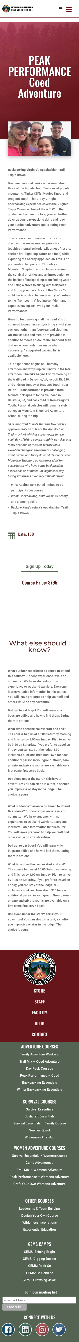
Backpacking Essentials (39, 1082)
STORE (39, 990)
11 (54, 152)
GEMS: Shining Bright (39, 1252)
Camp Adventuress (39, 1163)
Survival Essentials (39, 1109)
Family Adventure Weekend (39, 1054)
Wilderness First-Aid (39, 1137)
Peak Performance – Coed (39, 1075)
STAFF (39, 1001)
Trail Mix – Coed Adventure (39, 1062)
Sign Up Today (40, 566)
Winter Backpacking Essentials (39, 1089)
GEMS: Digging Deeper (39, 1259)
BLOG (40, 1023)
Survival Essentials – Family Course (39, 1123)
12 (58, 152)
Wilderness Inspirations (39, 1222)
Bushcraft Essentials (40, 1116)
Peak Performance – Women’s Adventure (39, 1177)
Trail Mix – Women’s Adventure (39, 1170)
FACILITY (39, 1012)
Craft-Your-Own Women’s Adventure (39, 1184)
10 (51, 152)
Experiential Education (39, 1229)
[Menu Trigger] (69, 9)
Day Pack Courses (39, 1068)
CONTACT (40, 1034)
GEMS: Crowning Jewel (40, 1280)
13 (62, 152)
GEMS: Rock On (39, 1266)
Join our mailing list (40, 1292)
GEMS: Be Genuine (39, 1273)
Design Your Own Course (39, 1215)
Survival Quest (39, 1130)
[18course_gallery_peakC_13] (39, 155)
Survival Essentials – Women (33, 1156)
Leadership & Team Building (39, 1209)
